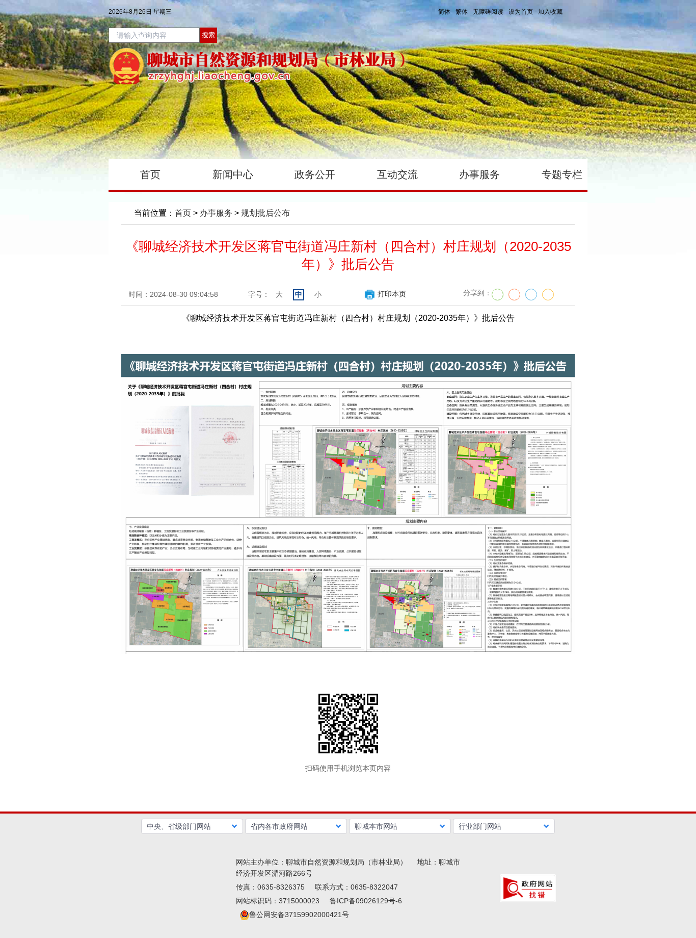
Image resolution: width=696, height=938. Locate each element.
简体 (444, 11)
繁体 (462, 11)
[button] (192, 826)
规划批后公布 (265, 213)
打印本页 (392, 294)
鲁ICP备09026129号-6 (366, 901)
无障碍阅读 (488, 11)
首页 (183, 213)
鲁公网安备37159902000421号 (299, 914)
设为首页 (520, 11)
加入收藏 (550, 11)
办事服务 (216, 213)
